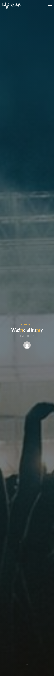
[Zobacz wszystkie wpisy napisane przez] (27, 345)
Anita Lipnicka (26, 324)
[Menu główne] (49, 5)
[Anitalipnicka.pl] (11, 5)
